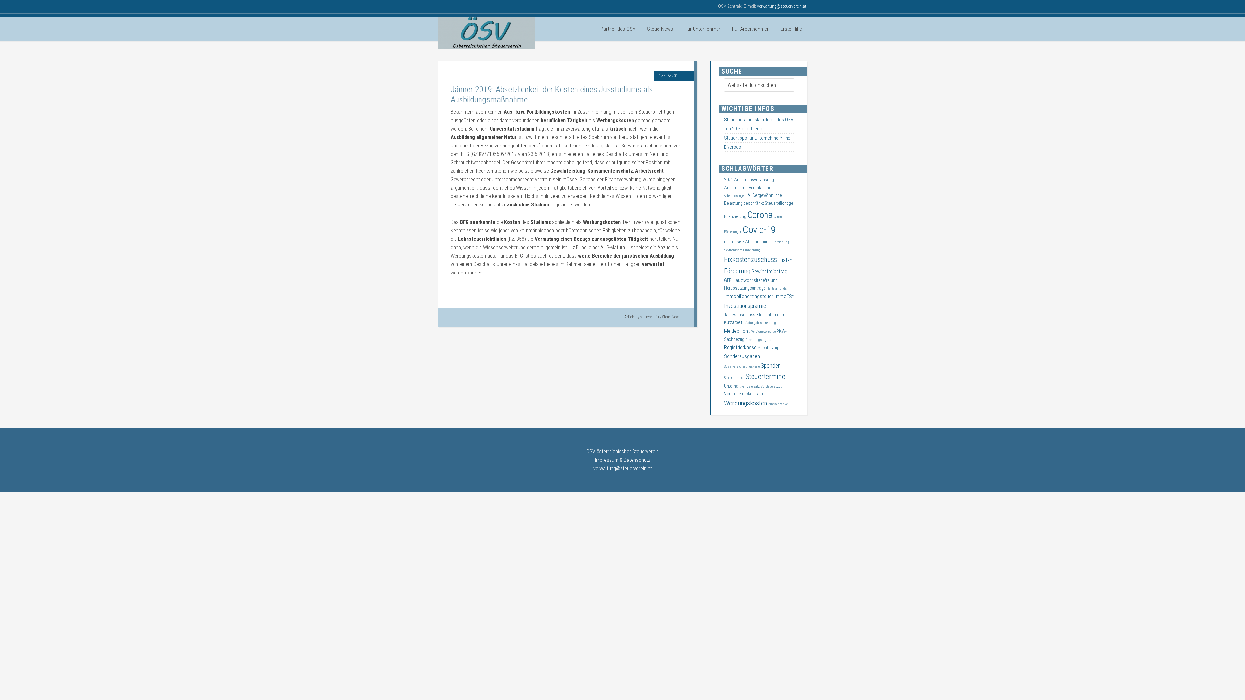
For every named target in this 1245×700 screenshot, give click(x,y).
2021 (728, 179)
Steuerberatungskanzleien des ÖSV (758, 119)
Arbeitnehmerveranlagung (747, 187)
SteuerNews (671, 317)
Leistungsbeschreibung (759, 323)
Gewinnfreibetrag (769, 271)
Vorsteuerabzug (771, 386)
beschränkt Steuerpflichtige (768, 203)
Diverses (732, 147)
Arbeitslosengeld (735, 196)
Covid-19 (759, 229)
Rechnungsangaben (759, 340)
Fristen (785, 260)
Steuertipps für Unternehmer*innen (758, 138)
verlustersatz (750, 386)
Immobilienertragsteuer (748, 296)
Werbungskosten (745, 403)
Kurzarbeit (733, 322)
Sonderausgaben (742, 356)
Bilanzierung (735, 216)
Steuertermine (765, 376)
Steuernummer (734, 378)
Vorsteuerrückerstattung (746, 393)
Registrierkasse (740, 347)
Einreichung (780, 242)
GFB (728, 280)
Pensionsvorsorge (763, 332)
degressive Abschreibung (747, 241)
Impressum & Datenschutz (622, 460)
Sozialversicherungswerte (742, 366)
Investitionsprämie (745, 305)
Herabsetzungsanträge (745, 288)
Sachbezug (768, 347)
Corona (760, 214)
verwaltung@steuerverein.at (622, 468)
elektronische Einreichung (742, 250)
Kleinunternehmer (772, 314)
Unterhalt (732, 386)
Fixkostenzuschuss (750, 259)
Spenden (771, 365)
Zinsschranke (778, 404)
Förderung (737, 271)
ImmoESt (784, 296)
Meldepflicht (737, 331)
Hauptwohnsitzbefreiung (755, 280)
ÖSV (486, 33)
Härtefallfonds (777, 288)
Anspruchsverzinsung (754, 179)
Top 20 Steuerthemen (744, 129)
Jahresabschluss (739, 314)
